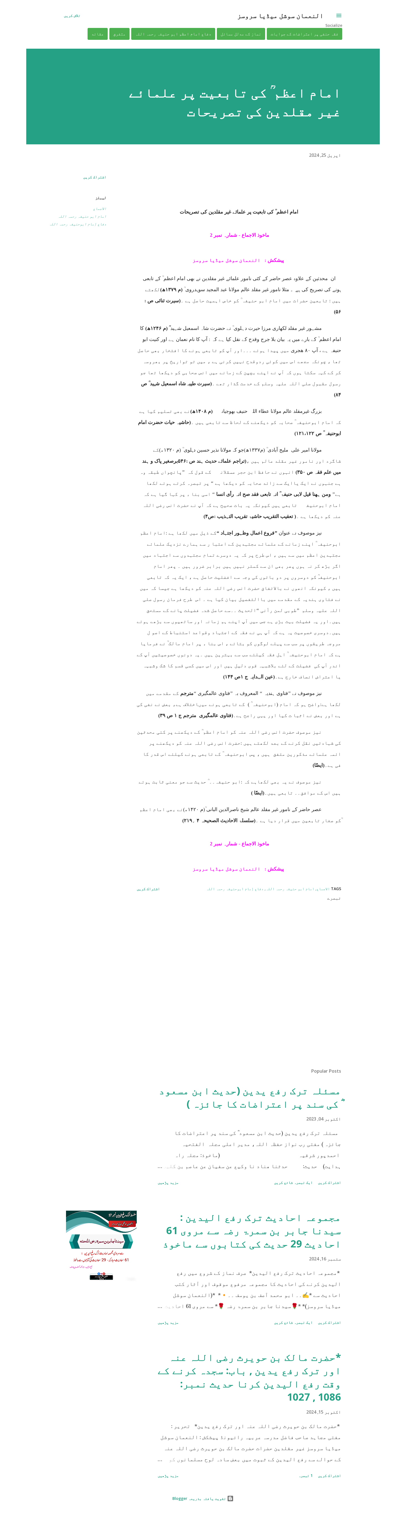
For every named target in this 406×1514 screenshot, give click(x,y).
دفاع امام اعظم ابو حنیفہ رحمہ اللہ (173, 34)
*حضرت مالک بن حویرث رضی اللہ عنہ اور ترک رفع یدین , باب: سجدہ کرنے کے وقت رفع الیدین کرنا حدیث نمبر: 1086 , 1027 (249, 1377)
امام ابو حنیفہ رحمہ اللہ (82, 216)
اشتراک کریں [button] (94, 176)
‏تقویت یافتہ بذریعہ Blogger (199, 1498)
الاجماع (99, 208)
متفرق (119, 34)
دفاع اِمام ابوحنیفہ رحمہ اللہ (77, 223)
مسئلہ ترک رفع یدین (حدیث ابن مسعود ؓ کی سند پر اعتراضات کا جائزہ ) (250, 1097)
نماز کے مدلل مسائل (241, 34)
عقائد (97, 34)
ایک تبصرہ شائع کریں (293, 1182)
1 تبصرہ (305, 1475)
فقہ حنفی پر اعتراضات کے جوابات (304, 34)
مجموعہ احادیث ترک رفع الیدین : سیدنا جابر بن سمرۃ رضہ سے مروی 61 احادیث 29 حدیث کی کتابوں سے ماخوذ (252, 1230)
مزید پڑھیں (168, 1182)
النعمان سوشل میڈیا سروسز (280, 15)
